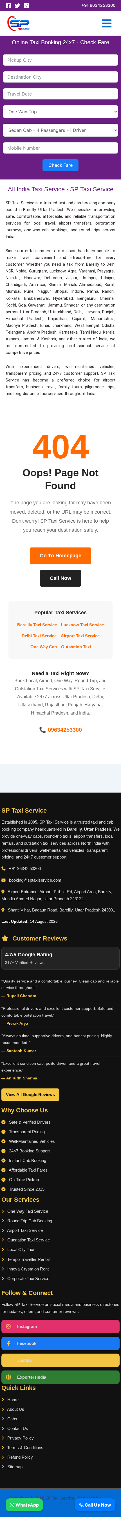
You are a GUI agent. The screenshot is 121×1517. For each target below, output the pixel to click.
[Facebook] (8, 5)
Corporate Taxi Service (27, 1278)
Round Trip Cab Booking (29, 1221)
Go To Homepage (60, 555)
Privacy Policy (20, 1438)
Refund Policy (19, 1457)
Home (12, 1400)
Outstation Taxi (76, 647)
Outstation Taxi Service (28, 1240)
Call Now (60, 578)
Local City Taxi (20, 1249)
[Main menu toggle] (106, 23)
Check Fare (60, 165)
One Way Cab (43, 647)
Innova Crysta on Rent (27, 1269)
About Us (15, 1409)
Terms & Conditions (24, 1447)
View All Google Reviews (30, 1094)
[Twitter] (17, 5)
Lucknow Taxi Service (82, 625)
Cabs (11, 1419)
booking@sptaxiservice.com (35, 880)
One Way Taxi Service (27, 1211)
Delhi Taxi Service (39, 636)
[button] (98, 5)
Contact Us (17, 1428)
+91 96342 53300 (25, 868)
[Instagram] (26, 5)
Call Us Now (97, 1505)
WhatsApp (26, 1505)
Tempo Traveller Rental (28, 1259)
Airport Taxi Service (80, 636)
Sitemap (14, 1467)
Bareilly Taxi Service (37, 625)
